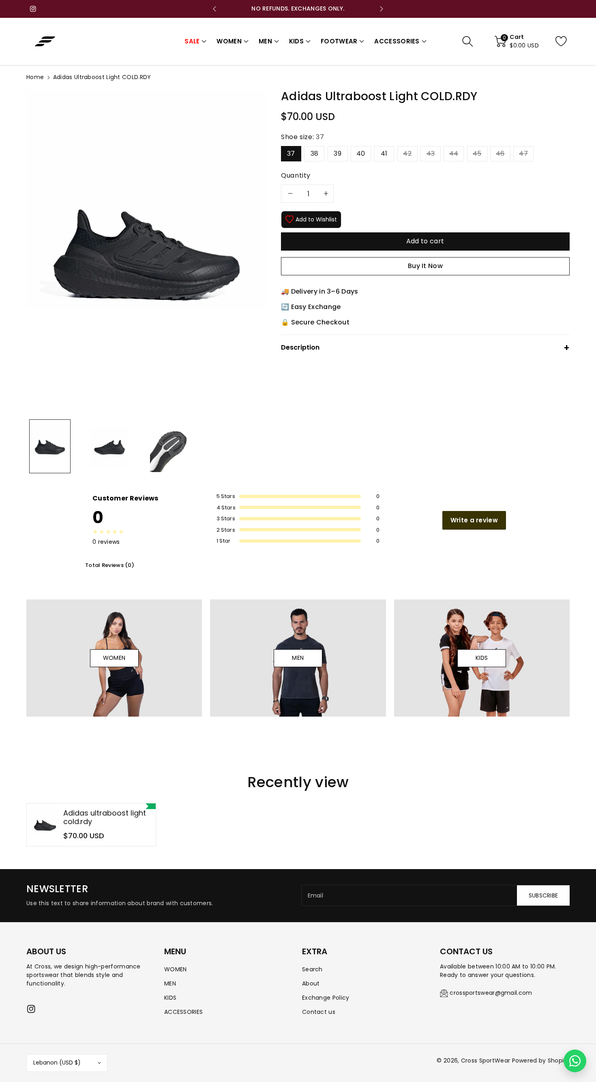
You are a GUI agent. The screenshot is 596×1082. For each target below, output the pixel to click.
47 (523, 153)
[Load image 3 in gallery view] (169, 446)
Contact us (318, 1012)
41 (384, 153)
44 (454, 153)
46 (500, 153)
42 (407, 153)
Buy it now (425, 265)
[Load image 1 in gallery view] (50, 446)
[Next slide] (381, 9)
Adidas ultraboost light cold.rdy (104, 817)
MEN (170, 983)
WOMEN (175, 969)
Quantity (296, 175)
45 (477, 153)
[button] (195, 41)
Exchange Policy (325, 998)
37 (291, 153)
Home (35, 77)
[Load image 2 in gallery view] (109, 446)
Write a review (474, 520)
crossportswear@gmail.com (491, 993)
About (311, 983)
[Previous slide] (214, 9)
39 (337, 153)
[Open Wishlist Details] (567, 41)
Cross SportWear (485, 1060)
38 (315, 153)
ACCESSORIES (183, 1012)
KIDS (170, 998)
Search (312, 969)
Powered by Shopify (541, 1060)
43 (431, 153)
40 (360, 153)
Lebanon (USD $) (57, 1062)
